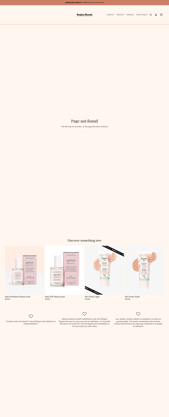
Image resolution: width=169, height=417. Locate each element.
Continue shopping (84, 136)
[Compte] (156, 14)
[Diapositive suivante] (120, 270)
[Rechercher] (150, 14)
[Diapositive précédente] (88, 270)
